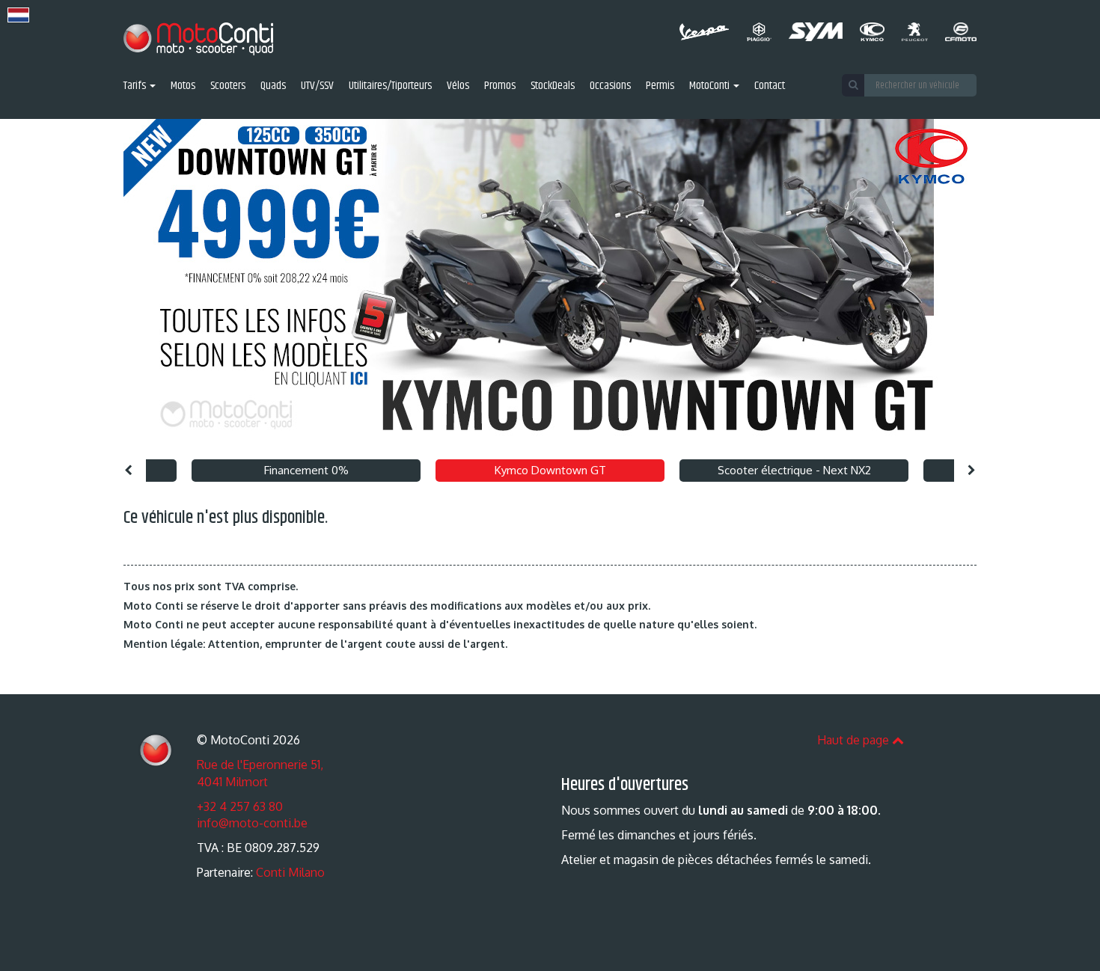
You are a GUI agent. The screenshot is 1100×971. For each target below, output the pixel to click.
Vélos (458, 86)
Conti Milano (290, 872)
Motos (183, 86)
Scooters (227, 86)
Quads (273, 86)
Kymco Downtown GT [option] (550, 470)
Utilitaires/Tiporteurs (390, 86)
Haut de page (854, 739)
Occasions (610, 86)
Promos (500, 86)
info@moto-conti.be (252, 822)
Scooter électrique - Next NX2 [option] (794, 470)
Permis (660, 86)
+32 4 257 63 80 (240, 806)
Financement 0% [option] (306, 470)
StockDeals (553, 86)
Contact (769, 86)
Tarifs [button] (135, 86)
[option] (550, 285)
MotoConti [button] (710, 86)
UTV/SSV (317, 86)
